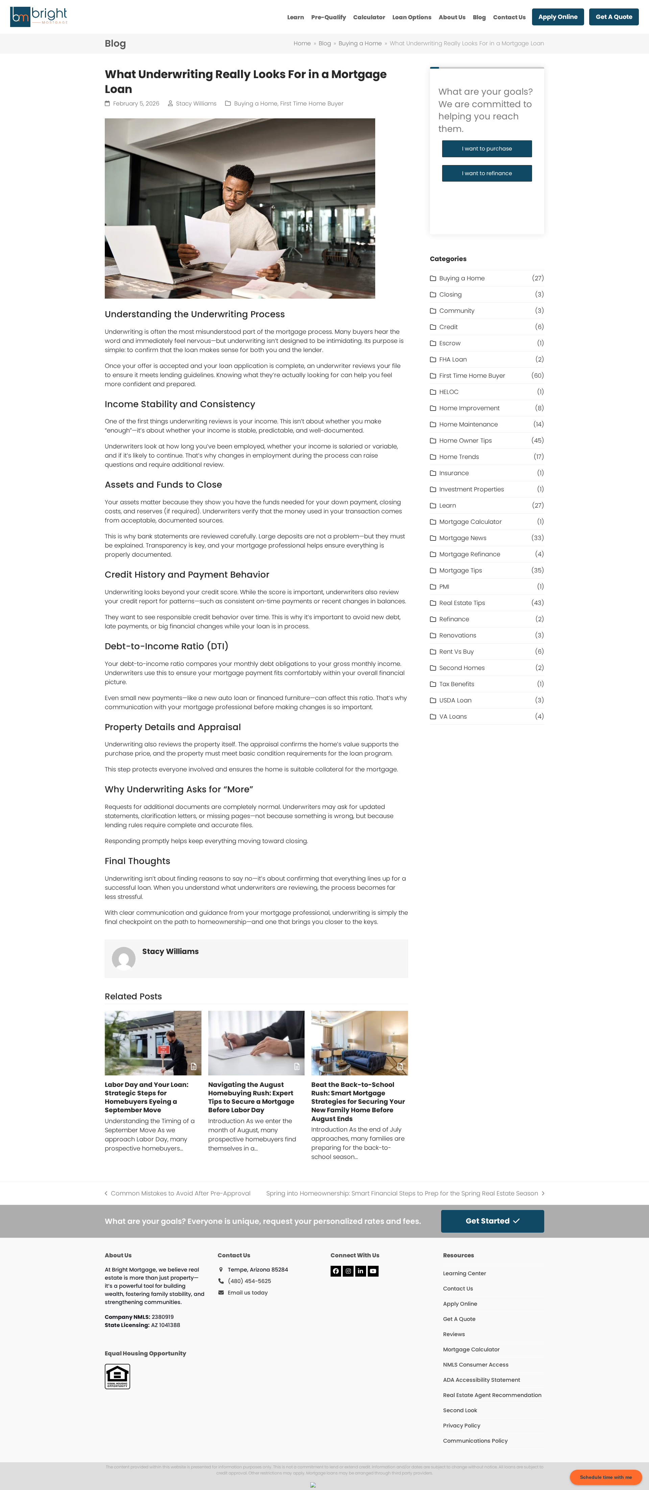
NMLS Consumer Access (476, 1365)
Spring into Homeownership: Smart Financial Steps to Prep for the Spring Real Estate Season (402, 1193)
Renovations (457, 635)
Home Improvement (469, 408)
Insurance (454, 473)
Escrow (450, 343)
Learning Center (464, 1273)
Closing (450, 294)
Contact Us (458, 1289)
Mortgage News (462, 538)
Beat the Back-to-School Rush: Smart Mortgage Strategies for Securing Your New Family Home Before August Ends (358, 1101)
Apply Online (460, 1304)
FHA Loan (453, 359)
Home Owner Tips (465, 440)
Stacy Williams (196, 104)
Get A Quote (459, 1319)
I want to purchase (487, 149)
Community (457, 310)
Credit (448, 327)
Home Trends (459, 456)
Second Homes (462, 667)
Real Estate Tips (462, 603)
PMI (444, 586)
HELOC (449, 392)
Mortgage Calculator (470, 521)
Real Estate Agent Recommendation (492, 1395)
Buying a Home (256, 104)
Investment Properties (471, 489)
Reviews (454, 1334)
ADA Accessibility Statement (481, 1380)
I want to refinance (487, 173)
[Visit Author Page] (124, 958)
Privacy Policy (461, 1425)
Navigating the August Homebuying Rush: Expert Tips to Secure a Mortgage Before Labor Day (251, 1097)
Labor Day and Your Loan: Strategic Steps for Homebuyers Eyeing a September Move (146, 1097)
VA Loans (453, 716)
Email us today (248, 1293)
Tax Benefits (456, 684)
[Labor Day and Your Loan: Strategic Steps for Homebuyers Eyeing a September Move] (153, 1043)
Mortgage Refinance (469, 554)
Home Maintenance (468, 424)
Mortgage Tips (460, 570)
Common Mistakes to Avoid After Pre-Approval (177, 1193)
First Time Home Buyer (311, 104)
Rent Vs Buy (456, 651)
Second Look (460, 1410)
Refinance (454, 619)
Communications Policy (475, 1441)
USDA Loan (455, 700)
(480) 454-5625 (249, 1281)
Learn (447, 505)
